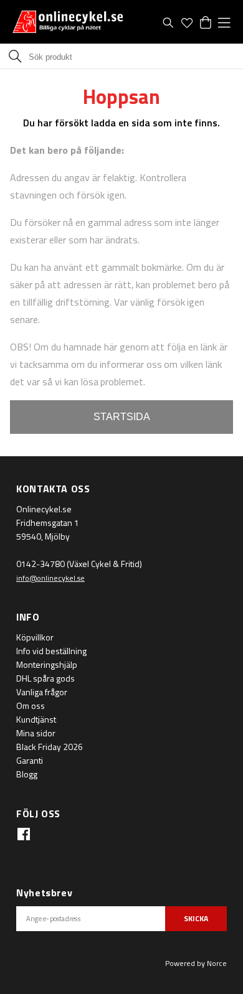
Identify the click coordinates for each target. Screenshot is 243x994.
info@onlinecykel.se (50, 578)
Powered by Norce (196, 963)
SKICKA (196, 918)
